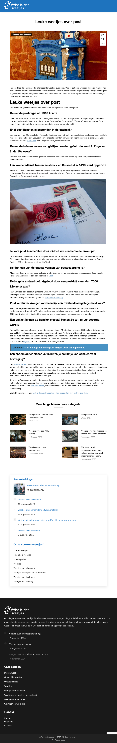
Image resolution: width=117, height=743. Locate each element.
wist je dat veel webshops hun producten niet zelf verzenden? (60, 393)
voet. (51, 276)
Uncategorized (20, 559)
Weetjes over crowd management (37, 448)
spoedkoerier (20, 364)
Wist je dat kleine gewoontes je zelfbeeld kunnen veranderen (47, 520)
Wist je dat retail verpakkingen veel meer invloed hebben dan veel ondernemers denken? (92, 451)
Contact (8, 718)
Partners (8, 725)
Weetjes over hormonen (29, 499)
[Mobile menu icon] (111, 6)
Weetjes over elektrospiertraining (43, 485)
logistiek (27, 341)
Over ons (8, 721)
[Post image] (18, 419)
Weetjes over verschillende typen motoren (38, 510)
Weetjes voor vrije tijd (24, 581)
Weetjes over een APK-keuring (39, 432)
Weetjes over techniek (24, 577)
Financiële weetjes (22, 555)
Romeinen (31, 141)
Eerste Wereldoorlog (54, 297)
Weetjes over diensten (22, 35)
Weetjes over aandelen (29, 530)
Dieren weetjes (21, 550)
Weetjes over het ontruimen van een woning (41, 415)
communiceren (37, 386)
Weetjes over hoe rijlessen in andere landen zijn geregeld (94, 432)
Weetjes (17, 563)
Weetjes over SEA (89, 414)
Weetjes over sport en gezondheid (30, 572)
